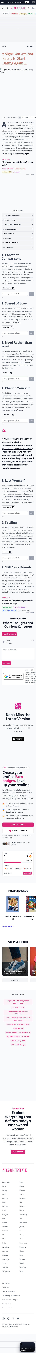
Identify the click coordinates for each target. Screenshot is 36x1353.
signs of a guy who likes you (18, 1036)
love (4, 46)
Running (5, 1251)
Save (26, 117)
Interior (5, 1227)
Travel (22, 1263)
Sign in (11, 837)
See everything (8, 926)
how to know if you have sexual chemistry (18, 1019)
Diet (3, 1202)
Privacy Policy (6, 1304)
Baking (22, 1186)
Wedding (23, 1267)
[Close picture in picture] (21, 1344)
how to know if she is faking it (18, 1032)
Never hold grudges (24, 610)
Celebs (22, 1194)
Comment (6, 663)
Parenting (5, 1247)
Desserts (22, 1198)
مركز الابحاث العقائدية (18, 1044)
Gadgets (5, 1215)
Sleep (21, 1255)
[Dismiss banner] (32, 670)
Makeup (5, 1235)
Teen (4, 1263)
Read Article (19, 980)
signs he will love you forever (18, 1024)
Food (4, 1210)
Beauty (4, 1190)
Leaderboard (7, 873)
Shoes (22, 1251)
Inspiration (23, 1223)
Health (4, 1223)
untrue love (18, 1028)
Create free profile (18, 825)
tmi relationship (18, 1007)
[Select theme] (28, 8)
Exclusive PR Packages (9, 1300)
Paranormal (23, 1243)
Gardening (23, 1215)
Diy (21, 1202)
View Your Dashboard (19, 831)
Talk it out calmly (7, 607)
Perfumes (23, 1247)
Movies (4, 1239)
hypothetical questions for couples (17, 448)
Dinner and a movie (7, 169)
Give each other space (20, 607)
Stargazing (16, 172)
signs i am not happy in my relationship (18, 1002)
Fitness (30, 14)
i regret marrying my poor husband (18, 1012)
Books (4, 1194)
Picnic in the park (20, 169)
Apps (21, 1182)
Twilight (5, 1267)
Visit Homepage (18, 1152)
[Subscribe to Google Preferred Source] (13, 676)
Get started (27, 873)
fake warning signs (18, 1040)
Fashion (5, 1206)
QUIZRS (32, 174)
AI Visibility (6, 1288)
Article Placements (8, 1292)
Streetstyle (23, 14)
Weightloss (15, 14)
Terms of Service (7, 1308)
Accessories (5, 14)
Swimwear (23, 1259)
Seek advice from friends (9, 610)
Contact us (6, 1283)
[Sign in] (33, 8)
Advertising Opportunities (11, 1296)
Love (21, 1231)
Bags (4, 1186)
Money (22, 1235)
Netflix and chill (6, 172)
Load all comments (9, 634)
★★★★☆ (30, 46)
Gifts (4, 1219)
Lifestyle (5, 1231)
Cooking (5, 1198)
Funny (22, 1210)
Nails (4, 1243)
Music (22, 1239)
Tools (21, 1271)
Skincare (5, 1255)
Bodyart (22, 1190)
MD (20, 117)
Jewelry (22, 1227)
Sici (5, 117)
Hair (21, 1219)
